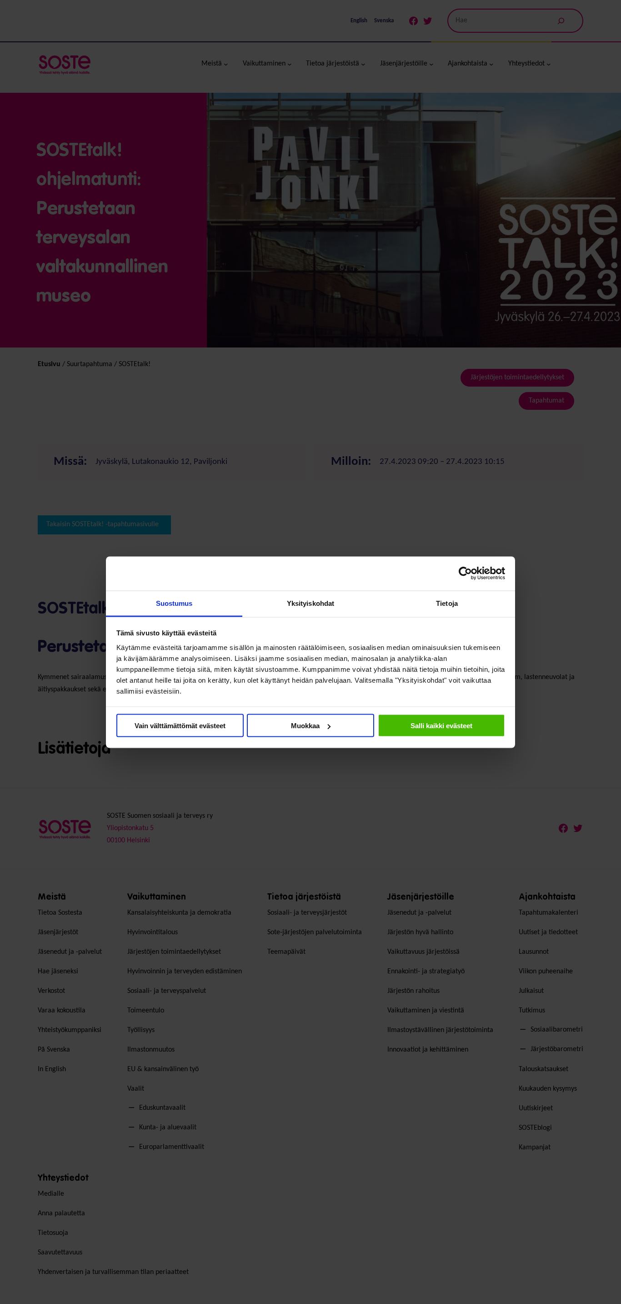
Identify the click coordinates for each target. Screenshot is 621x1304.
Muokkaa (305, 726)
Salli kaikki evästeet (441, 726)
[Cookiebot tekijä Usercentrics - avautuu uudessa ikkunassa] (465, 573)
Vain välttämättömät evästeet (180, 726)
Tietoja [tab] (447, 603)
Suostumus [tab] (174, 603)
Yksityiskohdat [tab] (310, 603)
